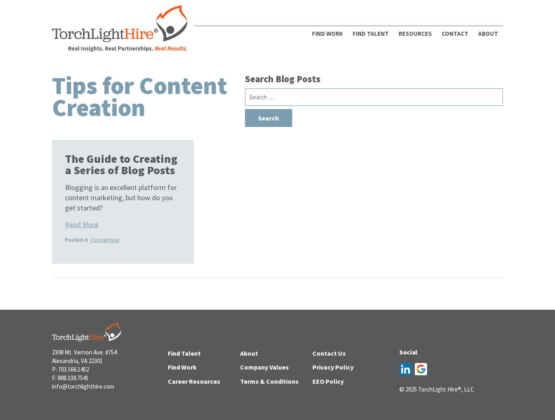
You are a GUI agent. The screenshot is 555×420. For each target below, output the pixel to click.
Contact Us (329, 353)
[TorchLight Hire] (119, 30)
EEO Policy (328, 381)
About (249, 353)
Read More (81, 224)
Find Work (327, 33)
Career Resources (194, 381)
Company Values (264, 367)
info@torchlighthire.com (83, 386)
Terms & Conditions (269, 381)
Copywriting (104, 239)
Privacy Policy (332, 367)
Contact (455, 33)
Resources (415, 33)
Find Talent (371, 33)
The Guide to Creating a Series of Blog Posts (121, 164)
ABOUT (488, 33)
